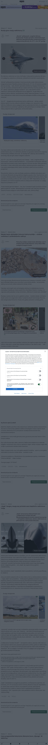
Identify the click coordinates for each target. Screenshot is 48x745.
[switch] (39, 371)
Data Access (24, 393)
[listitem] (24, 368)
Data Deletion (17, 393)
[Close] (45, 352)
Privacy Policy (31, 393)
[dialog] (24, 372)
